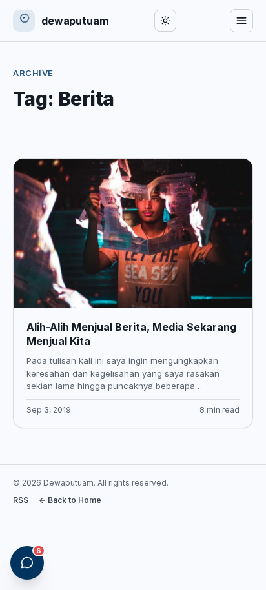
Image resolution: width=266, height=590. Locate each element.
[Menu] (241, 20)
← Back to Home (70, 500)
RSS (20, 500)
